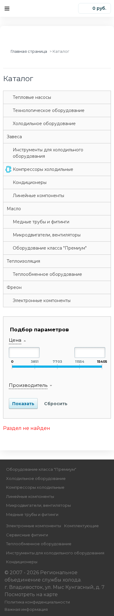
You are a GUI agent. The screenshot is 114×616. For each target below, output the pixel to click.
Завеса (14, 136)
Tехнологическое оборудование (49, 110)
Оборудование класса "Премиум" (50, 248)
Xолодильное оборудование (44, 123)
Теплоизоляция (23, 261)
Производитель (28, 385)
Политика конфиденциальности (37, 602)
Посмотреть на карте (31, 594)
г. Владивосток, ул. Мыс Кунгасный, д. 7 (55, 587)
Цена (15, 340)
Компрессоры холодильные (43, 169)
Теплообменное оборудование (47, 274)
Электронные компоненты (42, 300)
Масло (14, 208)
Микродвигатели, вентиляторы (47, 235)
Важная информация (26, 609)
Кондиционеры (30, 182)
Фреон (14, 287)
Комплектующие (81, 525)
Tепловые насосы (32, 97)
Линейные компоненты (38, 195)
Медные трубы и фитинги (41, 222)
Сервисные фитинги (27, 534)
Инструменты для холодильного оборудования (48, 153)
